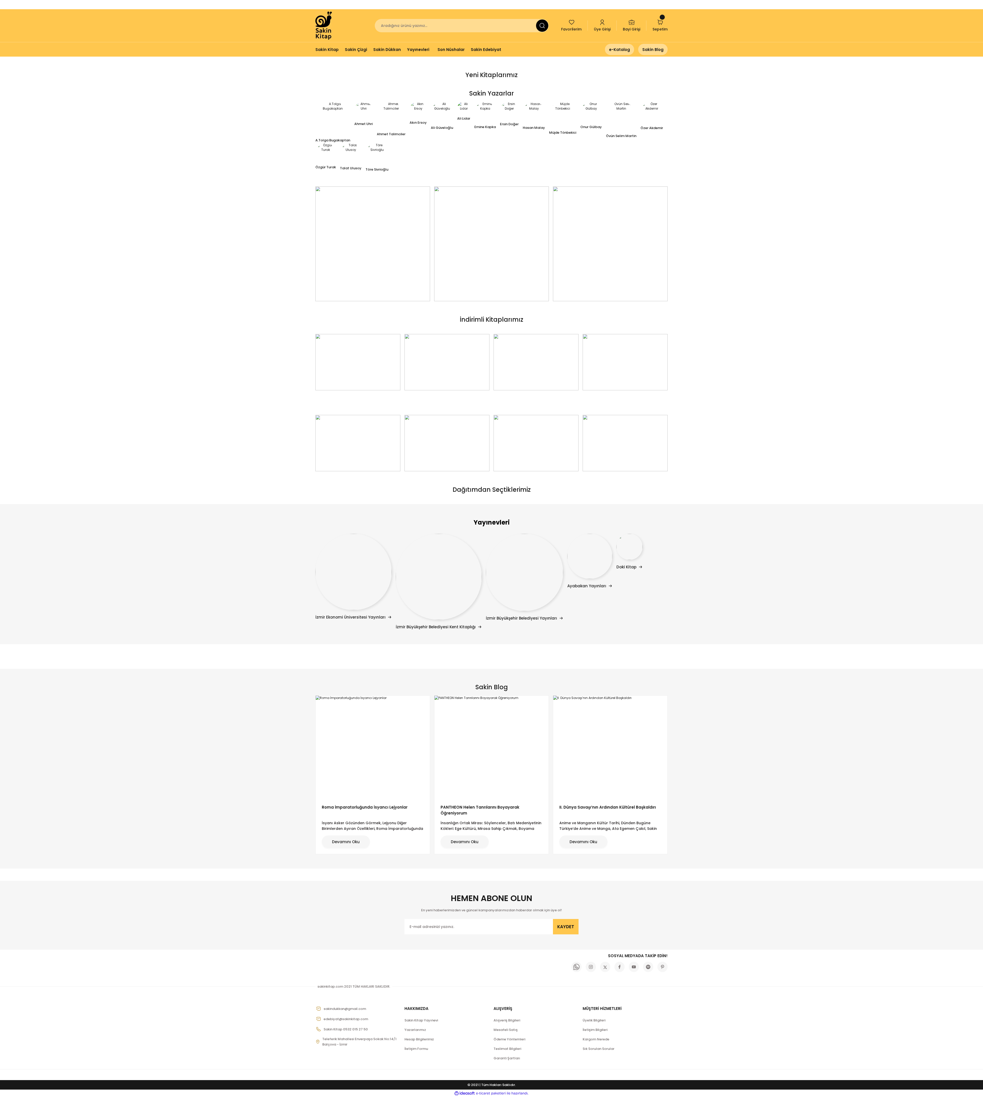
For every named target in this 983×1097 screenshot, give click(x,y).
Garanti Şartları (507, 1058)
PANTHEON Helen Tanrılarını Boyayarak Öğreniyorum (480, 810)
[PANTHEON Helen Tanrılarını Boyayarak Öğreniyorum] (491, 747)
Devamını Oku (346, 841)
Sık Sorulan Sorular (598, 1048)
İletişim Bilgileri (595, 1029)
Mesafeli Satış (506, 1029)
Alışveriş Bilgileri (507, 1020)
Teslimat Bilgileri (507, 1048)
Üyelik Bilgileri (594, 1020)
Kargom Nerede (596, 1039)
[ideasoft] (464, 1093)
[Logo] (324, 25)
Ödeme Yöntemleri (509, 1039)
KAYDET (565, 927)
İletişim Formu (416, 1048)
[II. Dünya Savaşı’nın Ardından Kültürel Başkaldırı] (610, 747)
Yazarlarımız (415, 1029)
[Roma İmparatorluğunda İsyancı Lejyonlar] (373, 747)
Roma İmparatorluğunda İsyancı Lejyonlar (365, 807)
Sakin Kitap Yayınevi (421, 1020)
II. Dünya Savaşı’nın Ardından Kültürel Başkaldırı (607, 807)
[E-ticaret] (491, 1093)
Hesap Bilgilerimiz (419, 1039)
